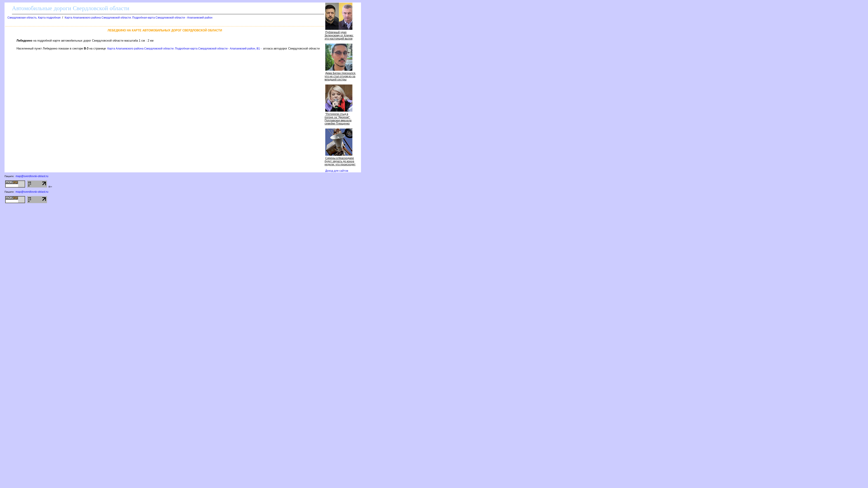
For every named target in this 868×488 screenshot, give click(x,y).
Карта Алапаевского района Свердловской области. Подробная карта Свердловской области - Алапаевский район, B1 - (184, 48)
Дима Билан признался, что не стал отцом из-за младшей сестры (340, 76)
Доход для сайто (336, 170)
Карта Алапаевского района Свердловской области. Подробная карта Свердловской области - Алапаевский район (138, 17)
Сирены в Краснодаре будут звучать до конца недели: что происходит (340, 161)
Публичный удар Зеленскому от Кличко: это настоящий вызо (339, 35)
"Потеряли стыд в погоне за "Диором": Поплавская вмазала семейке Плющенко (338, 119)
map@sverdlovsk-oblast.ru (32, 176)
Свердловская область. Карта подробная (34, 17)
